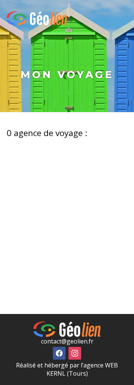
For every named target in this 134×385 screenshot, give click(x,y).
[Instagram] (74, 352)
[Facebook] (59, 352)
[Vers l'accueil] (37, 18)
